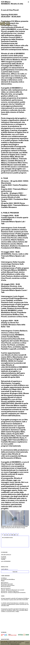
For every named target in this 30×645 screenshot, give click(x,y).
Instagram (3, 558)
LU (9, 535)
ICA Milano (5, 2)
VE (2, 535)
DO (7, 535)
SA (5, 535)
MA (12, 535)
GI (17, 535)
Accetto (27, 642)
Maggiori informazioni (15, 643)
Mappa (3, 580)
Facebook (3, 556)
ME (15, 535)
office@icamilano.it (6, 554)
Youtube (3, 559)
